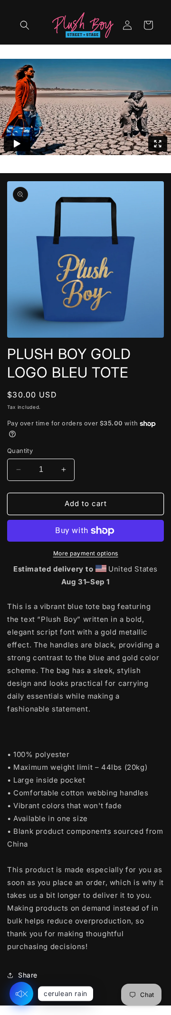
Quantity (20, 450)
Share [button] (28, 975)
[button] (24, 25)
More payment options (85, 553)
